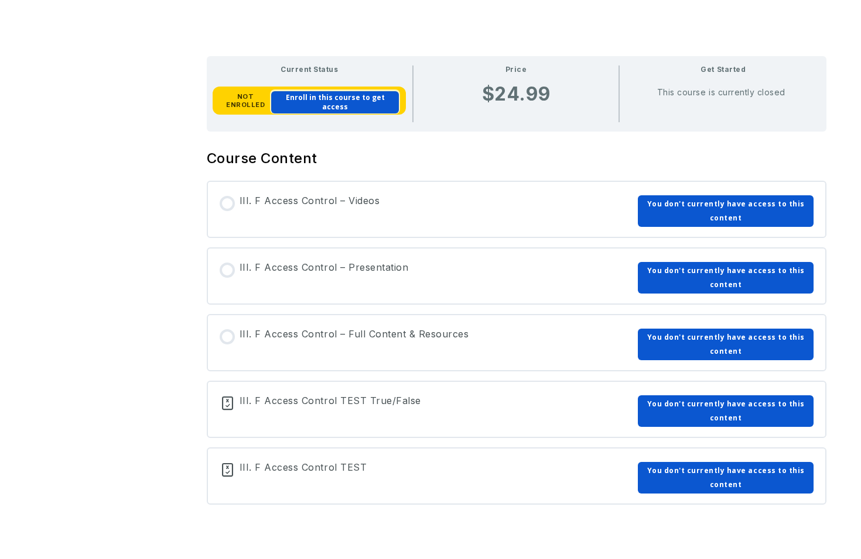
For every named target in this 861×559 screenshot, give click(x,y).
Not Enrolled (245, 100)
